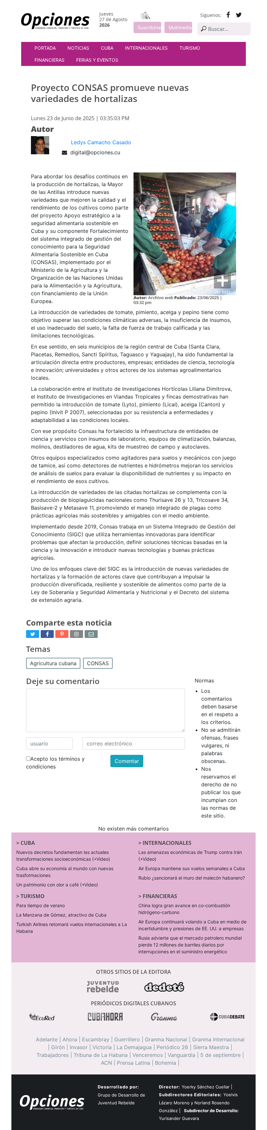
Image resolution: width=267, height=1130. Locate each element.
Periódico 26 (172, 1047)
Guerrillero (127, 1039)
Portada (45, 48)
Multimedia (180, 27)
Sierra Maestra (211, 1047)
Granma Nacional (166, 1039)
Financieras (49, 60)
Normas (204, 680)
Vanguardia (181, 1055)
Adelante (47, 1039)
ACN (106, 1063)
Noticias (78, 48)
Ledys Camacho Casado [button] (101, 142)
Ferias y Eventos (97, 60)
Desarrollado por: (118, 1086)
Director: (169, 1087)
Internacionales (146, 48)
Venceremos (148, 1055)
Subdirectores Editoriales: (190, 1094)
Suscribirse (149, 27)
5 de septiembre (220, 1055)
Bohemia (165, 1063)
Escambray (95, 1039)
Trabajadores (52, 1055)
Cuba (107, 48)
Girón (58, 1047)
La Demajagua (134, 1047)
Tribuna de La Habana (101, 1055)
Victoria (102, 1047)
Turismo (189, 48)
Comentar (127, 761)
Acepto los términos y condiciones (55, 762)
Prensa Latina (133, 1063)
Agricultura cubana (53, 663)
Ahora (70, 1039)
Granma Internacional (218, 1039)
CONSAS (98, 663)
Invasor (79, 1047)
